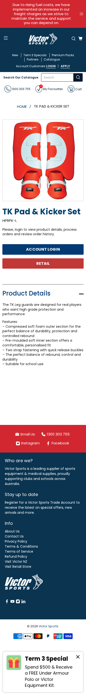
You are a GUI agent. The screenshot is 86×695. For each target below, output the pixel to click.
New (15, 55)
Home (22, 106)
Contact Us (14, 536)
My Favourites (51, 88)
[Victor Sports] (43, 38)
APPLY (65, 66)
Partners (32, 59)
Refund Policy (16, 556)
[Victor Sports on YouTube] (12, 602)
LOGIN (51, 66)
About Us (12, 531)
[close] (81, 14)
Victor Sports (48, 626)
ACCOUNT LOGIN (43, 249)
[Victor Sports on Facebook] (7, 602)
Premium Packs (63, 55)
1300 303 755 (21, 89)
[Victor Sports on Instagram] (18, 602)
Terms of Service (19, 551)
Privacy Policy (16, 541)
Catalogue (52, 59)
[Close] (78, 657)
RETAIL (43, 263)
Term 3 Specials (35, 55)
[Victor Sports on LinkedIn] (23, 602)
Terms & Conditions (21, 546)
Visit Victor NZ (16, 561)
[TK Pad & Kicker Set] (43, 160)
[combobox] (57, 77)
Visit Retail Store (18, 566)
